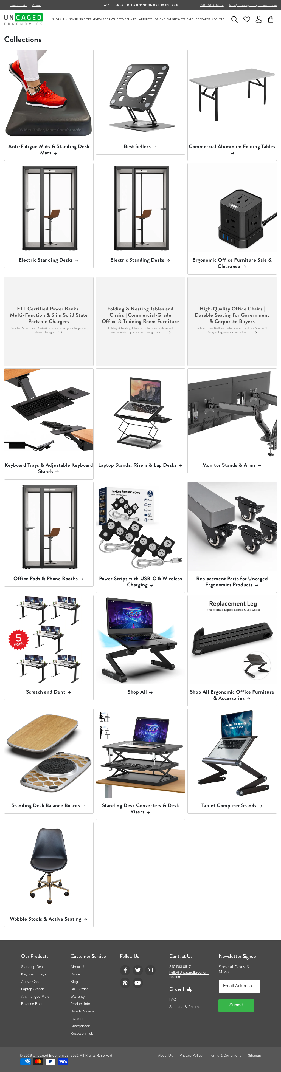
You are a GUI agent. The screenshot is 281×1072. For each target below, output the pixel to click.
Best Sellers (137, 146)
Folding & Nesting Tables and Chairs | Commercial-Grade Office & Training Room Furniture (140, 315)
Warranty (78, 997)
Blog (74, 982)
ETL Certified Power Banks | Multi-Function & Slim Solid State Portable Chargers (49, 315)
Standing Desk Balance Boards (46, 805)
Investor (77, 1019)
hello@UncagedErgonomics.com (253, 4)
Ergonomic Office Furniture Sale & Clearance (232, 263)
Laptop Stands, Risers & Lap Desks (137, 465)
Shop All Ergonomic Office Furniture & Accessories (232, 695)
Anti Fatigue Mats (35, 997)
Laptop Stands (33, 989)
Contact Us (18, 4)
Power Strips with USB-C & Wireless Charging (140, 582)
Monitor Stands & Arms (229, 465)
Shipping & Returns (185, 1007)
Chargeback (80, 1026)
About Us (78, 967)
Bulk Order (79, 989)
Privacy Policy (191, 1055)
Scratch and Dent (46, 692)
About (36, 4)
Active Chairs (32, 982)
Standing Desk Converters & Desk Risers (140, 808)
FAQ (172, 1000)
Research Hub (82, 1034)
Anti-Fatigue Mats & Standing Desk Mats (48, 149)
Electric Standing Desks (46, 260)
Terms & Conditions (225, 1055)
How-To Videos (82, 1012)
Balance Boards (34, 1004)
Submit (236, 1005)
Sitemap (254, 1055)
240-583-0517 (212, 4)
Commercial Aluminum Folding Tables (232, 146)
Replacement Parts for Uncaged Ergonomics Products (232, 582)
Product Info (80, 1004)
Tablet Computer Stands (229, 805)
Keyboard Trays (33, 975)
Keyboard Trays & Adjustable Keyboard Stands (49, 468)
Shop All (137, 692)
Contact (77, 975)
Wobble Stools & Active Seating (46, 919)
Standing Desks (34, 967)
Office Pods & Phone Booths (45, 579)
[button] (235, 19)
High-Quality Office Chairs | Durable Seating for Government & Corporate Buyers (232, 315)
